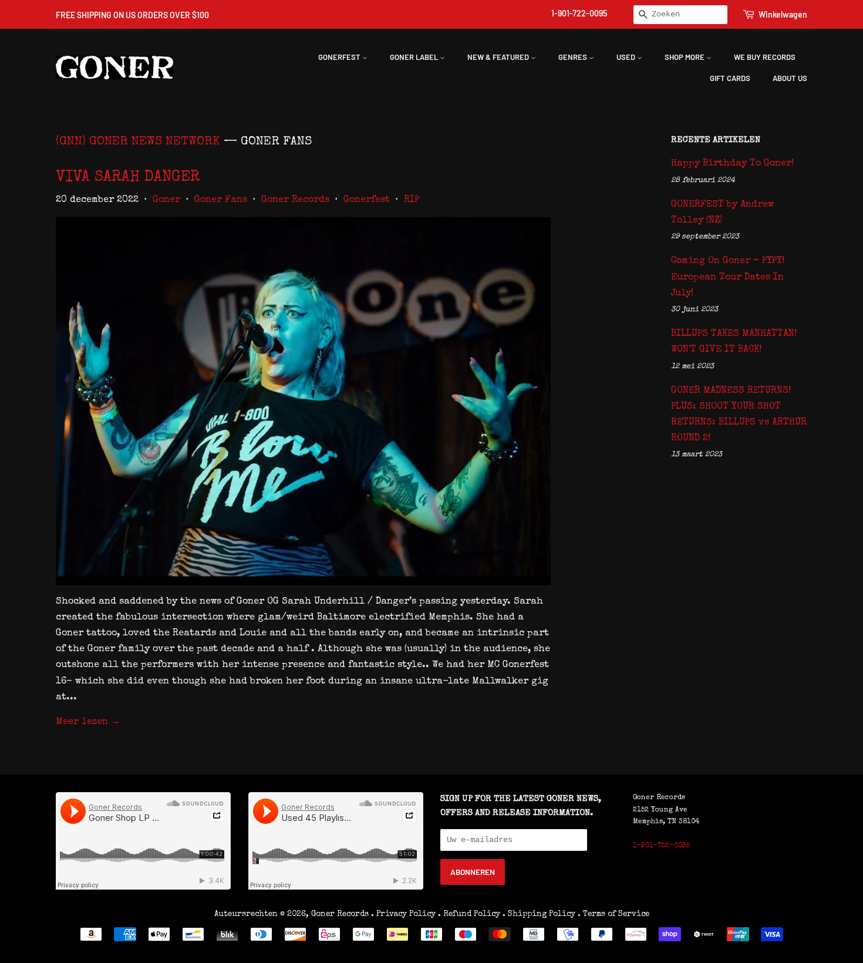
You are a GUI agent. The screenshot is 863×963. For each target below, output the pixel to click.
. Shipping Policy (539, 914)
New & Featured (499, 57)
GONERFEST (340, 57)
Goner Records (295, 200)
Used (626, 57)
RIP (411, 200)
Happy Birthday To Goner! (732, 164)
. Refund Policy (469, 914)
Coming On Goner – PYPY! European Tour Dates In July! (727, 277)
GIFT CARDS (730, 78)
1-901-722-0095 (579, 13)
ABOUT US (790, 78)
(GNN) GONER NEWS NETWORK (138, 142)
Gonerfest (366, 200)
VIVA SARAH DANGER (128, 178)
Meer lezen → (88, 722)
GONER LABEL (415, 57)
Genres (573, 57)
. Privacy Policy (403, 914)
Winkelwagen (783, 14)
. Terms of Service (613, 914)
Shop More (685, 57)
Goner (166, 200)
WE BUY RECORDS (764, 57)
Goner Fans (220, 200)
